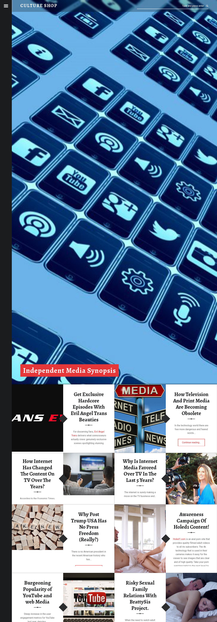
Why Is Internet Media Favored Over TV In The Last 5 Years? (140, 471)
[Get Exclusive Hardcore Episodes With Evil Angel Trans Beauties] (37, 384)
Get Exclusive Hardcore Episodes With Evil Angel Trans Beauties (89, 407)
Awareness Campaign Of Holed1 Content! (191, 520)
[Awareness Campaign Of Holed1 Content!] (140, 504)
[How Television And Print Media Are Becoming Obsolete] (140, 384)
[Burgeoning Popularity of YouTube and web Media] (89, 573)
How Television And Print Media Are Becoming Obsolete (191, 404)
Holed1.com (179, 539)
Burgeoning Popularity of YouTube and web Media (37, 592)
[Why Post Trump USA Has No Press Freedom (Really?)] (37, 504)
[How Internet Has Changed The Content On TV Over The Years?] (89, 453)
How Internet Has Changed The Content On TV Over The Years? (37, 474)
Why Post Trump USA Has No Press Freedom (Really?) (89, 527)
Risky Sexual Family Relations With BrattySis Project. (140, 595)
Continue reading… (193, 441)
